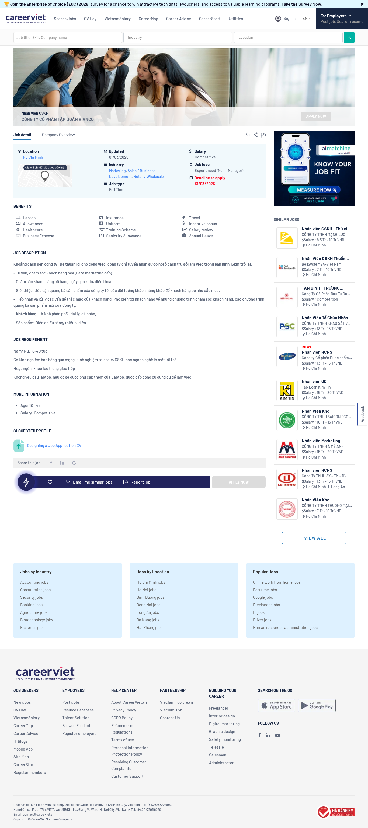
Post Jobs (71, 702)
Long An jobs (148, 612)
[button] (362, 3)
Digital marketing (224, 723)
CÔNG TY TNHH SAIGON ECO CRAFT (325, 417)
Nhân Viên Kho (315, 410)
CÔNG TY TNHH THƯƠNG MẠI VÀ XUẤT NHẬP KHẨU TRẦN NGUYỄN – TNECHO (325, 505)
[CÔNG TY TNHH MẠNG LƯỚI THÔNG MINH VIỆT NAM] (287, 238)
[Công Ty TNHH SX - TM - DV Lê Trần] (287, 479)
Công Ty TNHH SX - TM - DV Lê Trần (327, 476)
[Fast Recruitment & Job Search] (25, 17)
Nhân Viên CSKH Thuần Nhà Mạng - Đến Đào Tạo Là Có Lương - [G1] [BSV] (325, 258)
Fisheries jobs (32, 627)
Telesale (216, 747)
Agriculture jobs (33, 612)
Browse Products (77, 725)
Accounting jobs (34, 582)
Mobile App (23, 748)
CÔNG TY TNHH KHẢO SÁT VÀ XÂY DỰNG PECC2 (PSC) (326, 323)
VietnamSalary (118, 18)
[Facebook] (259, 735)
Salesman (217, 754)
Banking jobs (31, 604)
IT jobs (259, 612)
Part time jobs (265, 589)
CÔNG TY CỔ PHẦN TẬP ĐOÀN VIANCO (58, 119)
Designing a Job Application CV (54, 445)
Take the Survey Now (301, 3)
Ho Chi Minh (33, 157)
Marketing (117, 170)
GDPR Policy (122, 717)
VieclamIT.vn (171, 709)
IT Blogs (20, 741)
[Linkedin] (268, 735)
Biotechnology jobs (36, 619)
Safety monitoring (225, 739)
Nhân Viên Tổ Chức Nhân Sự (325, 317)
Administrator (221, 762)
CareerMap (148, 18)
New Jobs (22, 702)
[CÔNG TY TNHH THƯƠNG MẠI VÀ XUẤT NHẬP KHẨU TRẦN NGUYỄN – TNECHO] (287, 509)
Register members (29, 772)
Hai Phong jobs (149, 627)
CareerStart (210, 18)
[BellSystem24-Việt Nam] (287, 267)
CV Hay (90, 18)
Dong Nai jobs (148, 604)
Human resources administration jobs (285, 627)
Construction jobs (35, 589)
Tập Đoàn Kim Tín (316, 387)
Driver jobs (262, 619)
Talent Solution (75, 717)
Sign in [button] (290, 18)
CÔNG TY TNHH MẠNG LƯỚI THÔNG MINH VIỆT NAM (324, 234)
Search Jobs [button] (65, 18)
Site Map (21, 756)
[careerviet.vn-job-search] (276, 705)
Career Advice (178, 18)
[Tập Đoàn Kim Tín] (287, 390)
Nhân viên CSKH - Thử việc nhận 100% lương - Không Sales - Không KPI (327, 228)
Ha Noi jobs (146, 589)
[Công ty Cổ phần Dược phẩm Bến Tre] (287, 356)
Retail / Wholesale (149, 176)
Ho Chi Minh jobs (151, 582)
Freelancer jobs (266, 604)
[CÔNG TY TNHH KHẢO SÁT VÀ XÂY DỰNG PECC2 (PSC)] (287, 326)
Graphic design (222, 731)
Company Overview (58, 134)
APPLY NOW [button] (316, 116)
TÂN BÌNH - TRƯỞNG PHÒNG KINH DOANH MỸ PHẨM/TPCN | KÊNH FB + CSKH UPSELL (325, 287)
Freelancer (218, 708)
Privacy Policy (123, 709)
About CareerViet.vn (129, 702)
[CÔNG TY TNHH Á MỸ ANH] (287, 449)
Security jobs (31, 597)
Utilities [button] (236, 18)
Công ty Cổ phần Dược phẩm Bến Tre (325, 358)
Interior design (222, 715)
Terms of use (122, 739)
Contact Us (170, 717)
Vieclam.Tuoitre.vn (176, 702)
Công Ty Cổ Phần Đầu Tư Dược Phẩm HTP (326, 294)
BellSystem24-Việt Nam (322, 264)
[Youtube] (277, 735)
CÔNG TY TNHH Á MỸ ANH (323, 446)
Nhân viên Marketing (321, 440)
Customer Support (127, 776)
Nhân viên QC (314, 381)
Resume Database (78, 709)
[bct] (335, 811)
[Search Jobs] (349, 37)
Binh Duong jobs (150, 597)
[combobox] (67, 37)
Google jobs (263, 597)
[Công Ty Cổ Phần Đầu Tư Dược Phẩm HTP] (287, 297)
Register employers (79, 733)
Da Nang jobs (148, 619)
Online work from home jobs (277, 582)
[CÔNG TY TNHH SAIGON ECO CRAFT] (287, 420)
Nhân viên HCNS (317, 351)
